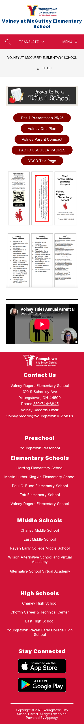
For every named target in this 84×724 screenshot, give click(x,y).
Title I (47, 68)
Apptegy (51, 718)
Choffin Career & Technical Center (40, 612)
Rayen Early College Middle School (40, 548)
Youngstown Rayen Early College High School (40, 632)
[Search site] (8, 42)
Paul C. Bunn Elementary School (40, 486)
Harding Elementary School (39, 468)
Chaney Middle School (40, 530)
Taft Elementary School (40, 495)
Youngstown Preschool (40, 448)
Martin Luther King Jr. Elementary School (39, 477)
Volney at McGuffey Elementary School (42, 57)
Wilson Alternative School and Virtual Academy (40, 559)
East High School (39, 621)
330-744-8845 (46, 403)
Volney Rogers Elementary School (40, 503)
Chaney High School (39, 603)
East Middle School (40, 539)
